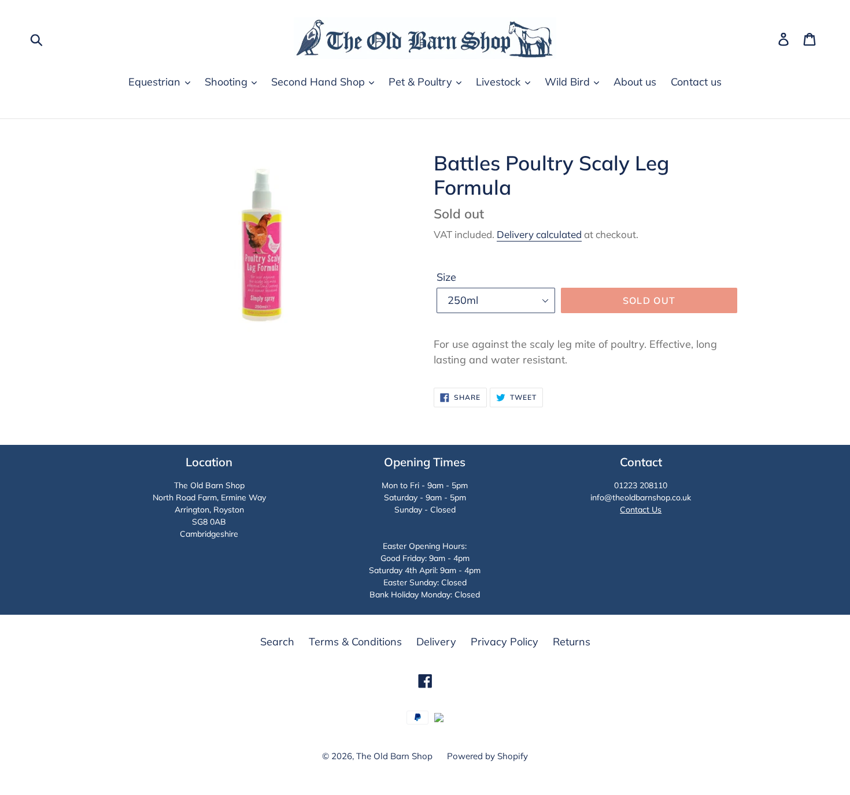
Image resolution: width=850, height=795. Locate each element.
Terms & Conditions (355, 641)
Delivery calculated (539, 234)
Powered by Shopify (487, 756)
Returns (571, 641)
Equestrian (155, 81)
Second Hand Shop (319, 81)
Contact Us (640, 509)
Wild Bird (569, 81)
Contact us (696, 81)
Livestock (499, 81)
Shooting (227, 81)
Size (446, 277)
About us (635, 81)
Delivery (436, 641)
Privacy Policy (504, 641)
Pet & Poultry (422, 81)
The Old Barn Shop (394, 756)
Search (277, 641)
